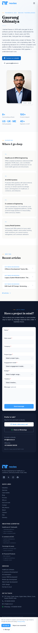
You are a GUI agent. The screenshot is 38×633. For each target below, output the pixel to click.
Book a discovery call (20, 424)
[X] (8, 477)
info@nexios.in (9, 440)
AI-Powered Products (8, 554)
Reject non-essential (19, 625)
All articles (5, 293)
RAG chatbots (6, 556)
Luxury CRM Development (9, 577)
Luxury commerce (8, 550)
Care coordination (8, 531)
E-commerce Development (10, 572)
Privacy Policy (21, 621)
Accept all (6, 625)
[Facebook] (17, 477)
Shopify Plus (6, 541)
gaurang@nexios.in (12, 63)
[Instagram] (13, 477)
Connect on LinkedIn (12, 58)
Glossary (4, 517)
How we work (6, 502)
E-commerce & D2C (8, 536)
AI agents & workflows (9, 558)
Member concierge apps (9, 548)
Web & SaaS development (9, 582)
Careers (4, 512)
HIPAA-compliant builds (9, 533)
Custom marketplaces (9, 539)
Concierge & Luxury (8, 546)
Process (4, 497)
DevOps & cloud (7, 587)
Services (4, 490)
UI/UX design (6, 584)
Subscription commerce (9, 543)
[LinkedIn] (4, 477)
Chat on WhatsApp (20, 430)
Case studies (6, 492)
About (4, 510)
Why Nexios (5, 507)
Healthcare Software (8, 569)
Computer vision (7, 560)
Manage (7, 629)
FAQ (3, 515)
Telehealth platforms (8, 529)
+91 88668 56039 (10, 445)
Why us (4, 500)
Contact (4, 505)
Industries (5, 487)
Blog (3, 495)
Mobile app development (9, 579)
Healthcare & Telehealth (9, 527)
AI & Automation (6, 574)
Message (10, 387)
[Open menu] (34, 3)
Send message (19, 406)
